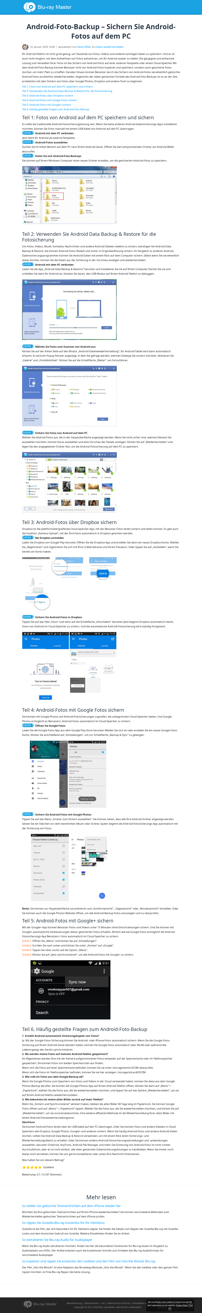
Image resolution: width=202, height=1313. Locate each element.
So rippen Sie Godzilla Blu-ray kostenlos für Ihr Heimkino (63, 1223)
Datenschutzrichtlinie (118, 1303)
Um (103, 1303)
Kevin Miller (84, 47)
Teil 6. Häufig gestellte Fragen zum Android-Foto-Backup (55, 109)
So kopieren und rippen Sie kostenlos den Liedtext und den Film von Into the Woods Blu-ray (88, 1261)
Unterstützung (164, 21)
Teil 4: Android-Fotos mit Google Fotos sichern (49, 100)
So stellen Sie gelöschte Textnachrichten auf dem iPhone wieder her (71, 1206)
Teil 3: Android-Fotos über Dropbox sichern (47, 95)
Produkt (141, 21)
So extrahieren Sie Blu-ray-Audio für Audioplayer (57, 1240)
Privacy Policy (182, 1305)
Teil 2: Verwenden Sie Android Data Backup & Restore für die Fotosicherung (67, 91)
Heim (77, 21)
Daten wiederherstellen (109, 47)
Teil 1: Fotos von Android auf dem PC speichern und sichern (57, 86)
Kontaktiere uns (140, 1303)
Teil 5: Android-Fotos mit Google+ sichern (46, 104)
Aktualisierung (118, 21)
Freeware (93, 21)
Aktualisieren (91, 1303)
